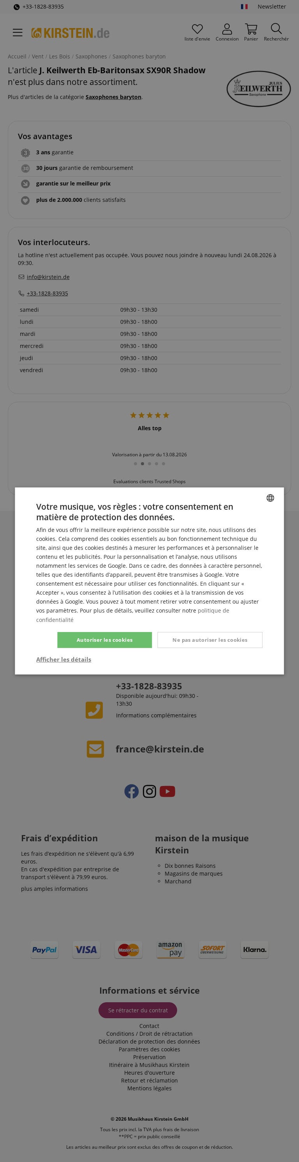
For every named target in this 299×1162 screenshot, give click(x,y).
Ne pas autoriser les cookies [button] (209, 639)
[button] (63, 659)
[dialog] (149, 581)
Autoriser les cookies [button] (104, 639)
